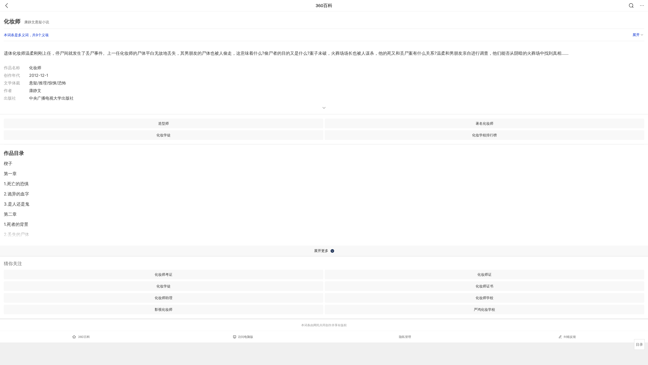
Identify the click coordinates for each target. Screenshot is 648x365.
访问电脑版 (245, 337)
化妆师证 (484, 274)
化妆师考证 (163, 274)
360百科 (324, 5)
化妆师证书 (484, 286)
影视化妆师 (163, 309)
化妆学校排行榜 (484, 135)
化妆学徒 (163, 135)
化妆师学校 (484, 298)
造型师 (163, 123)
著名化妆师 (484, 123)
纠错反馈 (570, 337)
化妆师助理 (163, 298)
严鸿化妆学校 (484, 309)
